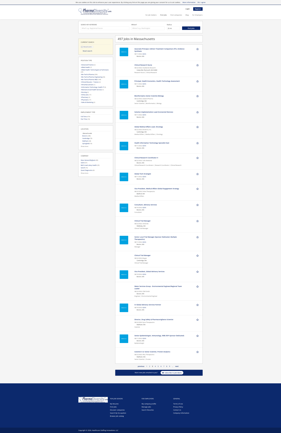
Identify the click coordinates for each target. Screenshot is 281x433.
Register (198, 9)
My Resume (114, 404)
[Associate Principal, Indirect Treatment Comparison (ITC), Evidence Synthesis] (124, 52)
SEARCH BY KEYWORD (89, 25)
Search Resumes (148, 410)
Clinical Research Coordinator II (146, 158)
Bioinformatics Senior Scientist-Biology (149, 96)
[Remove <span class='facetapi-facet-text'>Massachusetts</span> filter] (82, 47)
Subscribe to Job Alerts (173, 373)
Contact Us (177, 410)
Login (188, 9)
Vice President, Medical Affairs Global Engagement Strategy (156, 189)
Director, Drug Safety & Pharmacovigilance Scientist (153, 319)
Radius (169, 25)
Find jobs (163, 15)
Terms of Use (178, 404)
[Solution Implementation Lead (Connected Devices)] (124, 115)
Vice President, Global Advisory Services (149, 271)
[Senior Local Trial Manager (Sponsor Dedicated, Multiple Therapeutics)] (124, 240)
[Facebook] (80, 407)
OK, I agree (201, 2)
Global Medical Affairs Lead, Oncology (148, 127)
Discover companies (117, 410)
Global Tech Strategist (142, 174)
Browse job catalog (117, 416)
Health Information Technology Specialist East (151, 143)
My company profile (149, 404)
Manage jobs (146, 407)
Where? (134, 25)
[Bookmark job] (197, 48)
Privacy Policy (178, 407)
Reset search (87, 51)
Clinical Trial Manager (142, 221)
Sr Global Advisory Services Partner (147, 305)
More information (189, 2)
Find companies (176, 15)
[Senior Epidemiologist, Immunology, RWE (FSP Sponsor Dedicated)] (124, 339)
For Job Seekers (151, 15)
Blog (187, 15)
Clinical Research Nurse (143, 65)
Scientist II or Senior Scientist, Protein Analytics (152, 352)
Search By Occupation (118, 413)
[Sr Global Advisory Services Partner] (124, 308)
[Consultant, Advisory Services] (124, 208)
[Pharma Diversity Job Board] (94, 11)
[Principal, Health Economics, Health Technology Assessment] (124, 84)
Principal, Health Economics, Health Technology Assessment (157, 81)
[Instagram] (90, 407)
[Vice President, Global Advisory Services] (124, 274)
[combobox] (105, 28)
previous (141, 366)
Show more (84, 146)
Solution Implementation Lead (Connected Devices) (153, 112)
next (177, 366)
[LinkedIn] (87, 407)
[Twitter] (83, 407)
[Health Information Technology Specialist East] (124, 146)
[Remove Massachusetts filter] (82, 133)
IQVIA (144, 54)
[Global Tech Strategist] (124, 177)
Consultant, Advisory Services (145, 205)
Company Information (181, 413)
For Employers (197, 15)
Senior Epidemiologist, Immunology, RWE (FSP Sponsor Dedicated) (159, 336)
